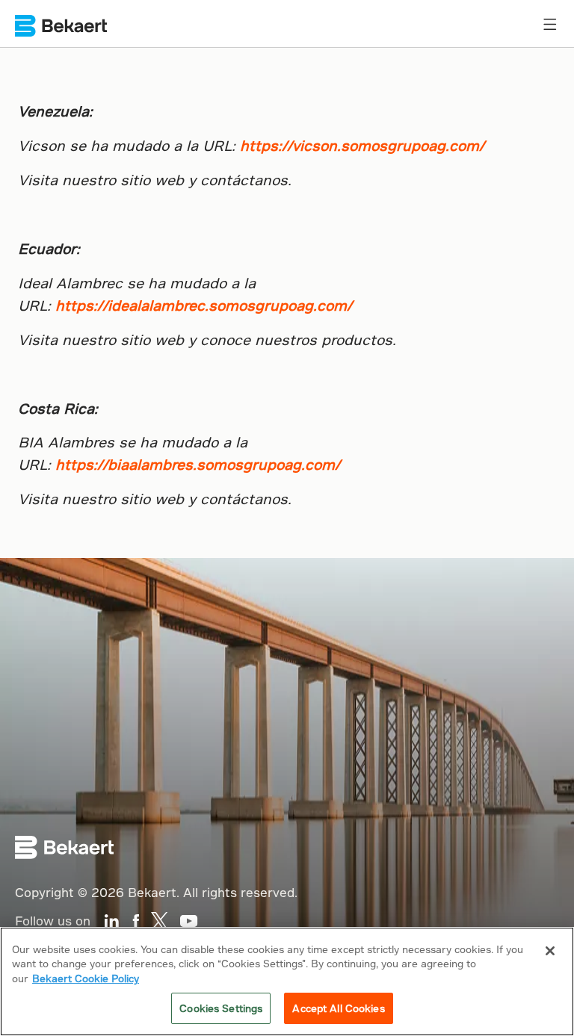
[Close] (550, 950)
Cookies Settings (220, 1008)
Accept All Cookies (338, 1008)
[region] (287, 981)
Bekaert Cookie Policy (85, 978)
